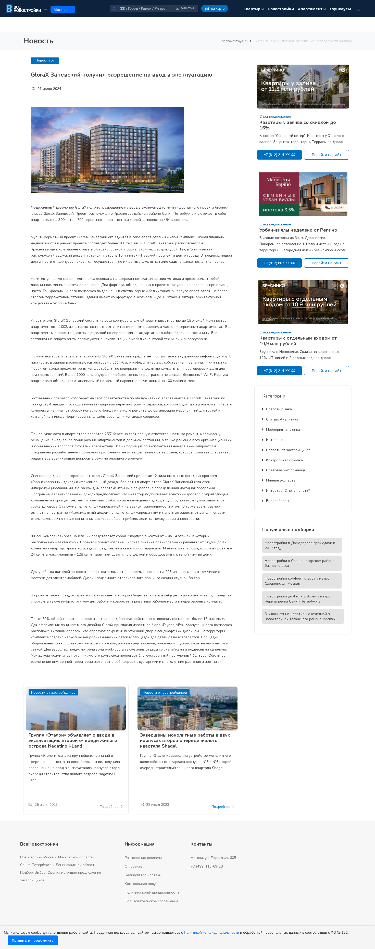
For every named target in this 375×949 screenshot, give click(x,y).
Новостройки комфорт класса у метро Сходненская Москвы (297, 581)
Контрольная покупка (284, 460)
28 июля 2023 (157, 804)
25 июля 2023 (46, 804)
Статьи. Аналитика (282, 419)
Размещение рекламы (143, 857)
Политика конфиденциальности (152, 892)
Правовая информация (285, 470)
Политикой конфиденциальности (211, 932)
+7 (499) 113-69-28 (207, 866)
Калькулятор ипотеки (143, 875)
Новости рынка (279, 409)
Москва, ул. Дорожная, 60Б (213, 857)
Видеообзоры (277, 500)
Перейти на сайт (326, 154)
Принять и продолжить (33, 940)
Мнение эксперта (280, 480)
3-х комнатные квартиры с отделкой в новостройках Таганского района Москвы (300, 616)
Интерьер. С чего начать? (288, 490)
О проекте (133, 866)
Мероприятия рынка (283, 429)
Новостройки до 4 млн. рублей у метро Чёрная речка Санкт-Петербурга (297, 599)
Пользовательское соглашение (151, 901)
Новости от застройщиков (288, 450)
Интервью (274, 439)
